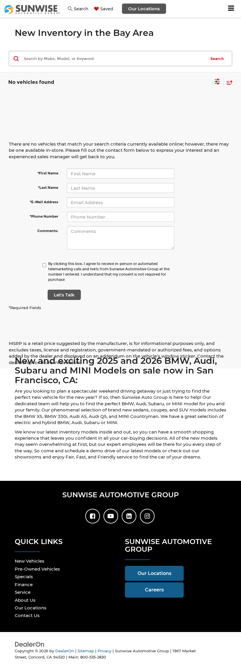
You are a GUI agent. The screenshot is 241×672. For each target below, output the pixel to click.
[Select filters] (217, 82)
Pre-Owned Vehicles (37, 569)
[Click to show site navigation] (231, 9)
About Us (25, 600)
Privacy (104, 651)
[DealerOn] (30, 644)
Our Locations (144, 8)
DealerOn (64, 651)
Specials (24, 576)
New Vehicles (29, 561)
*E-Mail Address (44, 202)
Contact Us (27, 615)
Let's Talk (64, 295)
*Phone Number (44, 216)
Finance (24, 584)
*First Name (47, 173)
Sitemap (86, 651)
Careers (154, 590)
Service (23, 592)
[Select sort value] (228, 82)
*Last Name (48, 187)
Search (217, 58)
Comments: (47, 231)
